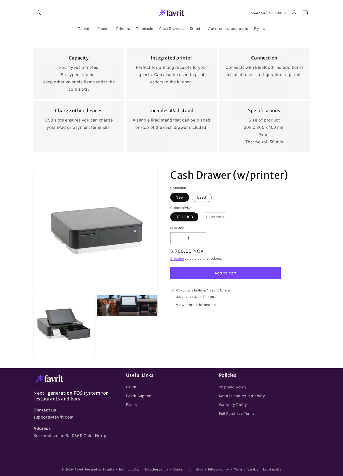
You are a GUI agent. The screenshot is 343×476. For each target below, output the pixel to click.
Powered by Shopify (99, 469)
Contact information (188, 469)
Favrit (131, 387)
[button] (38, 12)
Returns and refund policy (242, 395)
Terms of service (246, 469)
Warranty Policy (233, 404)
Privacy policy (218, 469)
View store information (196, 305)
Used (201, 197)
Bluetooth (217, 217)
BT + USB (184, 217)
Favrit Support (139, 395)
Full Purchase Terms (237, 413)
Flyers (131, 404)
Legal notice (272, 469)
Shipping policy (233, 387)
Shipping (177, 258)
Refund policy (129, 469)
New (180, 197)
